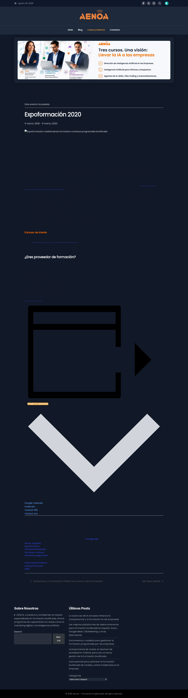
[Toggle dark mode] (168, 3)
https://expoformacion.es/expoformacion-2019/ (36, 565)
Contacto (115, 29)
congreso (36, 543)
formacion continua (34, 552)
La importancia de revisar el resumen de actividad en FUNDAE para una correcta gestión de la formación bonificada (90, 653)
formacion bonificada (35, 549)
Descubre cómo (33, 299)
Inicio (70, 29)
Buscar (58, 638)
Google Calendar (34, 503)
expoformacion (32, 546)
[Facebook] (143, 3)
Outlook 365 (31, 510)
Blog (80, 29)
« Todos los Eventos (35, 95)
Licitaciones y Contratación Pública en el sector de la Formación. (68, 581)
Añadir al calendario (37, 404)
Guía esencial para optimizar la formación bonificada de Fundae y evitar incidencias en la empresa (94, 665)
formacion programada (36, 555)
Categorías (75, 675)
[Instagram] (154, 3)
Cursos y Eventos (96, 29)
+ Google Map (91, 539)
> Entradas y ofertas (66, 240)
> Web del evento (42, 240)
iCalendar (30, 506)
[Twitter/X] (149, 3)
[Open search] (160, 3)
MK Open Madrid (151, 581)
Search (18, 631)
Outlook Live (31, 513)
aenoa (28, 543)
